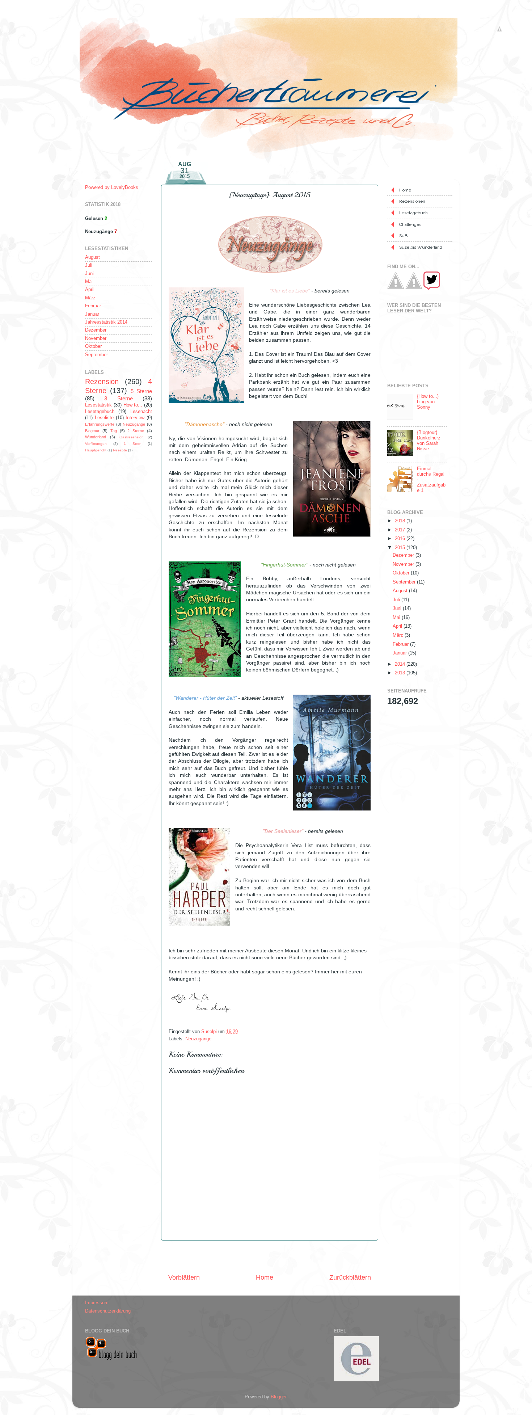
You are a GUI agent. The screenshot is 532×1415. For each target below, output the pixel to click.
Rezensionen (412, 201)
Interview (135, 417)
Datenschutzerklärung (108, 1311)
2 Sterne (135, 431)
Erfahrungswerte (99, 424)
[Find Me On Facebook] (395, 288)
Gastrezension (131, 437)
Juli (88, 265)
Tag (113, 431)
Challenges (410, 224)
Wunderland (95, 437)
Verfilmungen (96, 444)
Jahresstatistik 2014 (106, 322)
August (92, 257)
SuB (403, 235)
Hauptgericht (95, 450)
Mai (89, 281)
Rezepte (120, 450)
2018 (400, 520)
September (96, 354)
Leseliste (104, 417)
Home (264, 1277)
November (95, 338)
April (89, 289)
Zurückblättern (350, 1277)
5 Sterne (141, 391)
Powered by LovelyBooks (111, 187)
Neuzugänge (198, 1038)
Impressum (97, 1302)
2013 (400, 672)
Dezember (95, 330)
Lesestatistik (98, 405)
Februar (93, 305)
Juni (89, 273)
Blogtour (92, 431)
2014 (400, 664)
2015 (400, 547)
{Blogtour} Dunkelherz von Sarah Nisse (428, 440)
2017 (400, 529)
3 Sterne (118, 398)
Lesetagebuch (99, 411)
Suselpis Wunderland (420, 247)
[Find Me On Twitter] (431, 288)
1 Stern (133, 444)
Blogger (278, 1396)
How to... (133, 405)
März (90, 297)
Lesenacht (141, 411)
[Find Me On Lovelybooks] (413, 288)
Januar (92, 314)
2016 (400, 538)
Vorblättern (184, 1277)
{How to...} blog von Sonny (428, 402)
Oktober (93, 346)
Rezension (102, 382)
